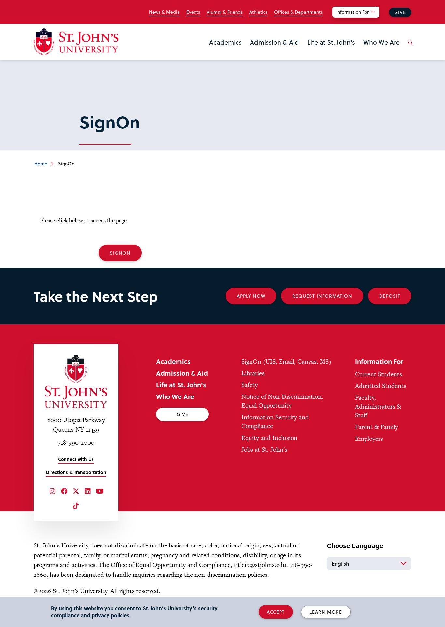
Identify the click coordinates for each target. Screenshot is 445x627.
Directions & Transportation (76, 472)
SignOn (120, 252)
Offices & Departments (298, 12)
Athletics (258, 12)
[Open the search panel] (409, 48)
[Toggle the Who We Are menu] (381, 50)
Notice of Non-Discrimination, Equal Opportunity (282, 401)
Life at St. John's (331, 42)
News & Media (164, 12)
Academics (225, 42)
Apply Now (251, 295)
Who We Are (381, 42)
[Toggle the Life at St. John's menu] (331, 50)
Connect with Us (76, 459)
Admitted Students (380, 385)
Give (400, 12)
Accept (276, 611)
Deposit (389, 295)
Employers (369, 438)
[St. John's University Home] (76, 41)
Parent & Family (376, 427)
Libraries (253, 373)
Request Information (322, 295)
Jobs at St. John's (264, 449)
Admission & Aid (274, 42)
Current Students (378, 374)
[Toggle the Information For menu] (360, 20)
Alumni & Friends (225, 12)
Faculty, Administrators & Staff (378, 406)
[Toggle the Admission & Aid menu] (275, 50)
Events (193, 12)
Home (40, 163)
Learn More (325, 611)
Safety (249, 385)
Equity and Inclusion (269, 437)
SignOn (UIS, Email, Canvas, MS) (286, 361)
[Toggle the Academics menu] (225, 50)
